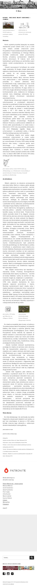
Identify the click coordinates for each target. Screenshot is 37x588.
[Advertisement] (18, 533)
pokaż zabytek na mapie (8, 429)
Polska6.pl (6, 504)
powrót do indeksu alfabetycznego (10, 433)
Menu (19, 11)
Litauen (5, 500)
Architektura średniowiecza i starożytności (18, 4)
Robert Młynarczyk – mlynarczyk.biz (13, 483)
